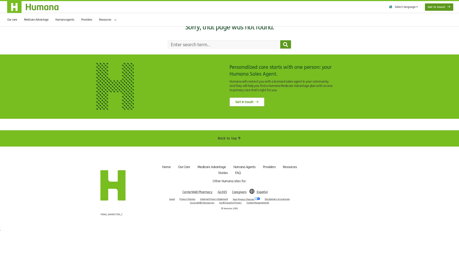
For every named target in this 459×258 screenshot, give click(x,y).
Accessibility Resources (202, 202)
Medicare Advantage (36, 19)
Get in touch (436, 7)
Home (166, 167)
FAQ (238, 173)
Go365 (222, 192)
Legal (172, 199)
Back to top (228, 138)
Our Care (184, 167)
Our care (12, 19)
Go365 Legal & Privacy (230, 202)
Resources (105, 19)
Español (262, 192)
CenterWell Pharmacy (197, 192)
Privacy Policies (187, 199)
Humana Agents (244, 167)
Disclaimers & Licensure (277, 199)
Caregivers (239, 192)
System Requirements (258, 202)
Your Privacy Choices (244, 199)
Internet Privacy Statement (214, 199)
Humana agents (64, 19)
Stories (223, 173)
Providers (86, 19)
